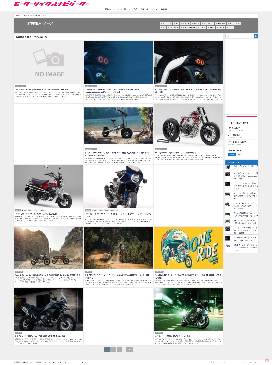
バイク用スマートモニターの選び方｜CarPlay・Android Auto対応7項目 (246, 175)
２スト (231, 27)
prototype (186, 23)
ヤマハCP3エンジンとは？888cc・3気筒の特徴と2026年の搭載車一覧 (245, 205)
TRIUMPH (88, 271)
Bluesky (232, 154)
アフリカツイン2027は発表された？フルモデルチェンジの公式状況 (246, 185)
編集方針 (25, 362)
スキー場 (202, 27)
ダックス (42, 210)
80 (130, 349)
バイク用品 (133, 9)
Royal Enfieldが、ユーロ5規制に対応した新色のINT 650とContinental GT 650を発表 (47, 275)
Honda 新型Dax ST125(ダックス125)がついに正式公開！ (37, 214)
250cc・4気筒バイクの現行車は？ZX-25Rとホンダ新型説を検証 (245, 195)
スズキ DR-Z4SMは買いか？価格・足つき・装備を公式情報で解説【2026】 (246, 230)
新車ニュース (109, 9)
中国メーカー (174, 27)
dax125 (30, 210)
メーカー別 (122, 9)
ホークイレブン (114, 210)
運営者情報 (17, 362)
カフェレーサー (235, 23)
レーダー (221, 27)
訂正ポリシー (68, 362)
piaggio (192, 27)
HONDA (18, 210)
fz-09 (184, 27)
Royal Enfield (19, 271)
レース (154, 9)
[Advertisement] (48, 128)
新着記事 (164, 9)
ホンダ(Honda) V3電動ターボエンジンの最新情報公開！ (176, 153)
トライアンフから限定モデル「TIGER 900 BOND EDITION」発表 (40, 336)
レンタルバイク (208, 23)
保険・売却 (144, 9)
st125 (36, 210)
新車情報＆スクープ (20, 86)
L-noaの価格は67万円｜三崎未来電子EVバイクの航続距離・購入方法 (41, 89)
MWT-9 (212, 27)
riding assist (221, 23)
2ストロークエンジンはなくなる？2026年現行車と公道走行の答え (245, 247)
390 (164, 27)
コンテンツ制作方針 (35, 362)
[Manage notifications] (267, 360)
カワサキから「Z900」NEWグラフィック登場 (172, 336)
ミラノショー (167, 23)
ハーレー (196, 23)
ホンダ (100, 210)
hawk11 (106, 210)
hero (177, 23)
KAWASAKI (159, 332)
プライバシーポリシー (80, 362)
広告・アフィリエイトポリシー (52, 362)
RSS (239, 154)
